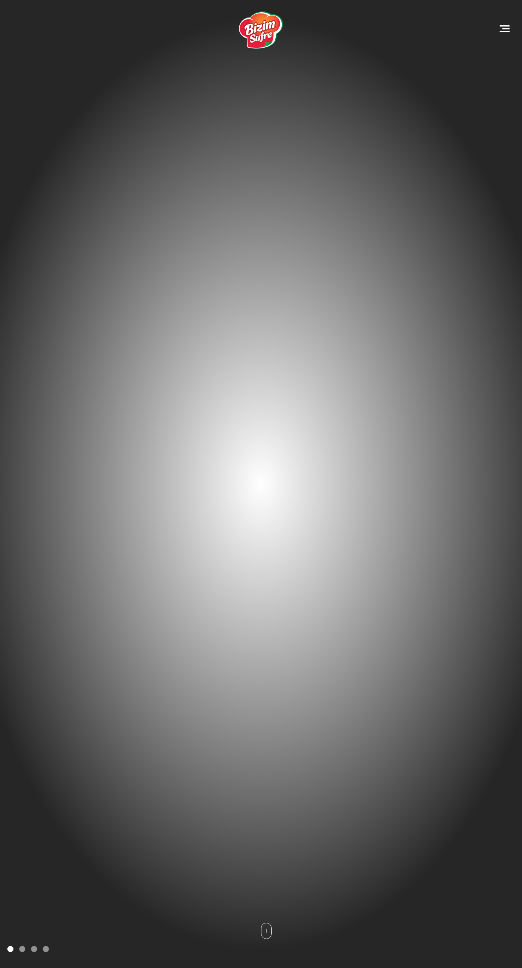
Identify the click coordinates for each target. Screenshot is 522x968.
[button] (10, 949)
